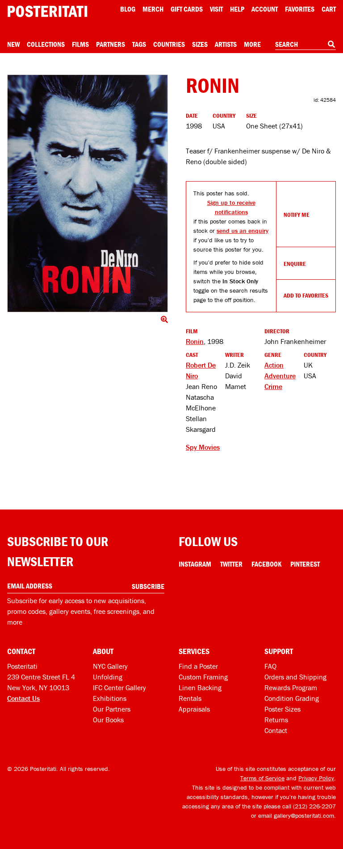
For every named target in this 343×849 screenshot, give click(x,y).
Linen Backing (200, 687)
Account (264, 8)
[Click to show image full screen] (87, 193)
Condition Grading (291, 698)
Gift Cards (187, 8)
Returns (276, 719)
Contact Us (23, 698)
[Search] (331, 44)
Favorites (299, 8)
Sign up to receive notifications (231, 207)
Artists (226, 44)
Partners (110, 44)
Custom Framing (203, 676)
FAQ (270, 666)
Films (80, 44)
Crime (273, 386)
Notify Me (297, 215)
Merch (152, 8)
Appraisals (194, 708)
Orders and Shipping (295, 676)
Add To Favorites (306, 295)
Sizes (200, 44)
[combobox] (305, 44)
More (252, 44)
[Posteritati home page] (47, 11)
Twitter (231, 563)
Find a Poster (198, 666)
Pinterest (305, 563)
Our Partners (111, 708)
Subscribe (148, 586)
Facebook (266, 563)
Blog (127, 8)
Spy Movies (203, 447)
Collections (46, 44)
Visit (216, 8)
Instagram (195, 563)
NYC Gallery (110, 666)
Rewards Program (290, 687)
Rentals (190, 698)
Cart (329, 8)
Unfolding (107, 676)
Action (274, 364)
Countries (169, 44)
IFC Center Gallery (119, 687)
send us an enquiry (242, 231)
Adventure (280, 375)
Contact (275, 730)
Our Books (108, 719)
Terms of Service (262, 778)
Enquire (295, 264)
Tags (139, 44)
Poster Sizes (282, 708)
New (13, 44)
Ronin (195, 341)
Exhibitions (109, 698)
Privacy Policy (316, 778)
